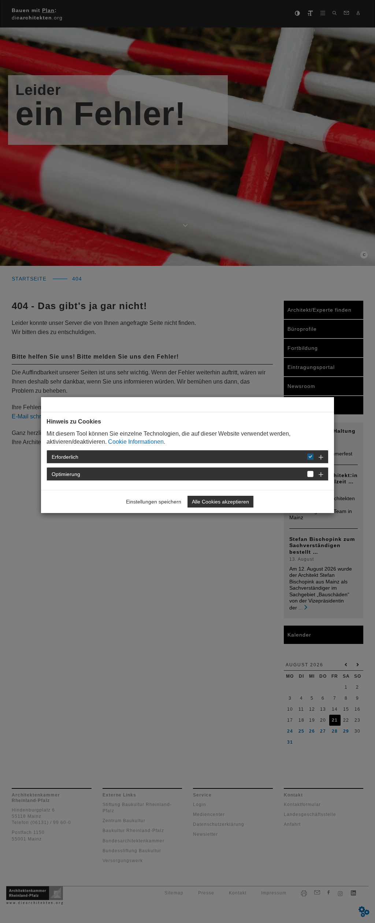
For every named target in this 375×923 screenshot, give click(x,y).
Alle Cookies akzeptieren (220, 502)
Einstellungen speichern (153, 502)
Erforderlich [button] (65, 457)
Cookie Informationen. (136, 442)
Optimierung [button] (66, 474)
